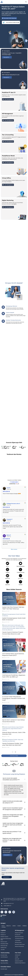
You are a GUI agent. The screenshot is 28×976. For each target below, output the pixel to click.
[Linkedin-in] (6, 912)
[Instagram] (2, 912)
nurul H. (8, 487)
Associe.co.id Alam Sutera (14, 480)
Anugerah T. (10, 519)
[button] (6, 72)
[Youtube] (13, 912)
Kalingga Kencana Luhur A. (13, 503)
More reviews (14, 549)
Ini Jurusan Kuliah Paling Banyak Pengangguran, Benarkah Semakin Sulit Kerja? (13, 698)
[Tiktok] (9, 912)
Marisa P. (9, 535)
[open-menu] (26, 2)
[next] (15, 752)
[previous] (12, 752)
